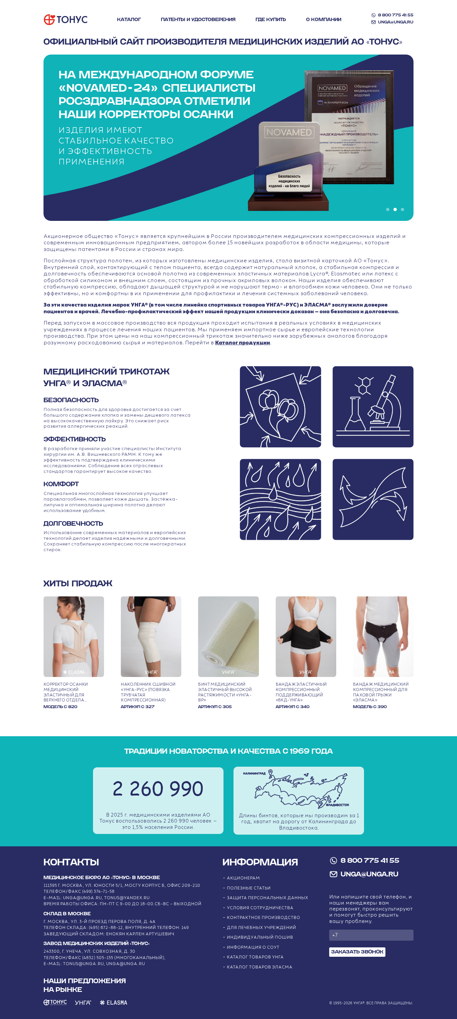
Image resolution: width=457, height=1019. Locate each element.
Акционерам (243, 878)
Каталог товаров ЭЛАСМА (259, 967)
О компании (323, 19)
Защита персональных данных (267, 898)
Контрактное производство (263, 917)
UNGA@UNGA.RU (396, 22)
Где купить (271, 19)
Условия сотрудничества (260, 908)
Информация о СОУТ (253, 947)
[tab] (387, 209)
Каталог (129, 19)
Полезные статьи (249, 888)
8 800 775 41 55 (396, 15)
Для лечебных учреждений (261, 927)
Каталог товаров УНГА (255, 957)
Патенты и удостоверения (198, 19)
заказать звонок (357, 951)
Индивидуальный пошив (260, 937)
